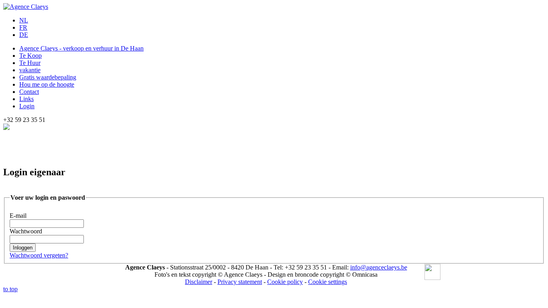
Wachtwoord (26, 231)
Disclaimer (198, 281)
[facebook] (432, 273)
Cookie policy (285, 281)
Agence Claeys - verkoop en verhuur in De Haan (81, 48)
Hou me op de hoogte (46, 84)
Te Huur (30, 62)
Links (26, 98)
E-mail (18, 215)
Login (27, 106)
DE (23, 34)
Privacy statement (239, 281)
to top (10, 289)
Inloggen (22, 248)
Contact (29, 91)
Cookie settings (327, 281)
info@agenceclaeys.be (378, 267)
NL (23, 20)
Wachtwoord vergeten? (39, 255)
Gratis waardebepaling (47, 77)
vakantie (30, 70)
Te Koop (30, 55)
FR (23, 27)
